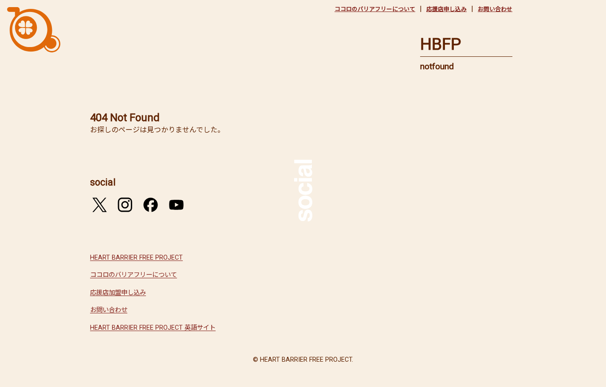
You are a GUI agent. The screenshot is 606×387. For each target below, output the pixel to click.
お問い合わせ (495, 9)
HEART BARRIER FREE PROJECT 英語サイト (153, 328)
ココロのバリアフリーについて (374, 9)
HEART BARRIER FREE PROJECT (136, 257)
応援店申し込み (446, 9)
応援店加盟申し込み (118, 292)
